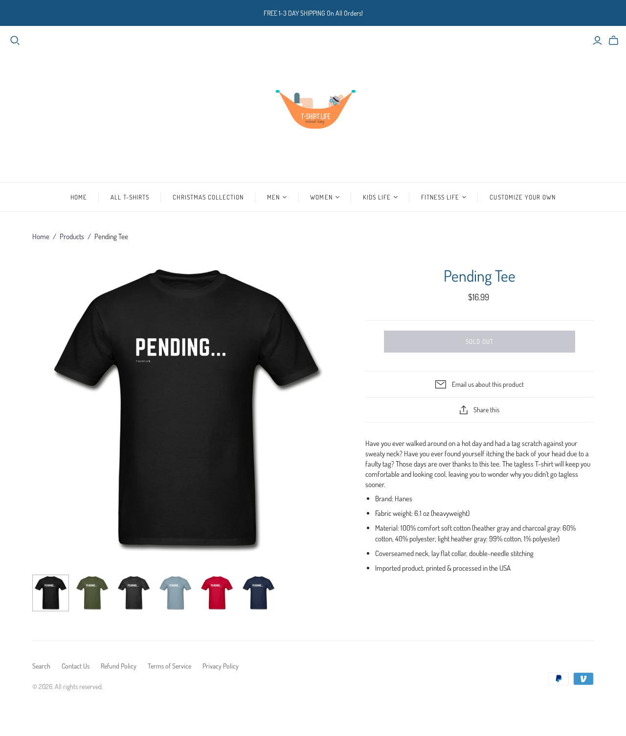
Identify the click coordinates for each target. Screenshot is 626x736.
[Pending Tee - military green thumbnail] (92, 593)
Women (321, 197)
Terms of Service (169, 666)
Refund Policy (118, 666)
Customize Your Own (523, 197)
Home (78, 197)
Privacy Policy (220, 666)
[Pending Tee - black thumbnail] (50, 593)
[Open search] (15, 40)
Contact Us (75, 666)
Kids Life (377, 197)
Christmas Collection (208, 197)
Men (273, 197)
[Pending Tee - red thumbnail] (217, 593)
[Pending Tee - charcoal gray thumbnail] (133, 593)
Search (41, 666)
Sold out (479, 341)
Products (72, 236)
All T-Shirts (130, 197)
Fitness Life (440, 197)
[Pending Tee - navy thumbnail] (258, 593)
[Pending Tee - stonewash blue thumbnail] (175, 593)
